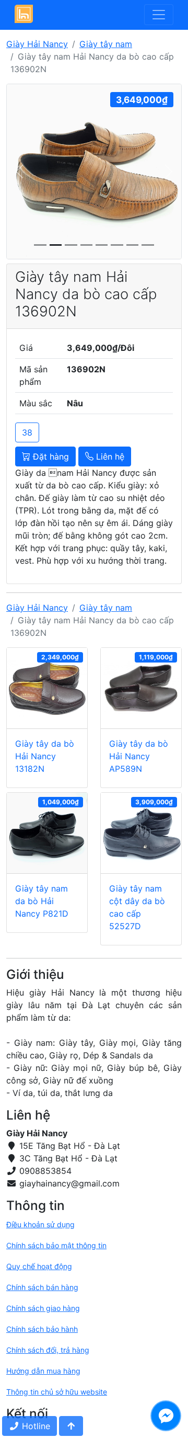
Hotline (34, 1426)
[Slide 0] (40, 245)
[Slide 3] (86, 245)
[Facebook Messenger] (165, 1415)
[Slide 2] (71, 245)
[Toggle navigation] (158, 14)
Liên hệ (108, 456)
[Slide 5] (117, 245)
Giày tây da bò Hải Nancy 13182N (44, 756)
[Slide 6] (132, 245)
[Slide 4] (102, 245)
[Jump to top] (71, 1426)
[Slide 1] (56, 245)
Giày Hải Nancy (37, 44)
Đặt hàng (49, 456)
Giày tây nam (105, 44)
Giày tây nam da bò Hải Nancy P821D (41, 901)
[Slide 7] (148, 245)
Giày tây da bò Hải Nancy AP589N (138, 756)
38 (27, 432)
